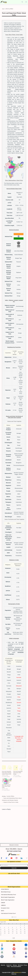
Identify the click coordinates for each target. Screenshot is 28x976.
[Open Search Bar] (22, 2)
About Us (3, 965)
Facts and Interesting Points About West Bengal (17, 773)
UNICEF (3, 902)
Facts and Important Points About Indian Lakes (6, 786)
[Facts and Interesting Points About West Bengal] (18, 768)
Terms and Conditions (16, 966)
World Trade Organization (7, 900)
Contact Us (9, 965)
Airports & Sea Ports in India (10, 802)
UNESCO (3, 905)
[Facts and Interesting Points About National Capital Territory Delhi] (7, 768)
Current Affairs (10, 796)
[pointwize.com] (4, 2)
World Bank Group (5, 891)
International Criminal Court (8, 913)
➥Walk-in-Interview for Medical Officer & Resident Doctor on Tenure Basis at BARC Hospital (14, 883)
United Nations (5, 889)
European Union (5, 908)
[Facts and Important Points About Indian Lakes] (7, 781)
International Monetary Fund (8, 894)
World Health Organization (8, 897)
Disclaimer (20, 965)
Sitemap (15, 965)
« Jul (13, 938)
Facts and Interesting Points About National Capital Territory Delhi (6, 773)
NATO (2, 910)
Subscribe (14, 868)
